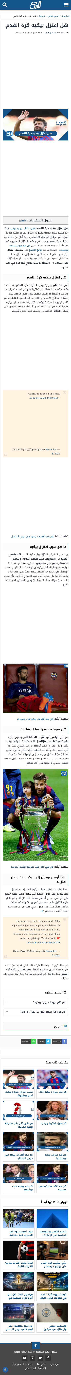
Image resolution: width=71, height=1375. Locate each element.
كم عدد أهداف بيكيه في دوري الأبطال (32, 536)
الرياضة (42, 16)
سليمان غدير (50, 33)
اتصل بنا (41, 1364)
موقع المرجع (35, 250)
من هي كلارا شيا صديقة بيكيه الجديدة (32, 866)
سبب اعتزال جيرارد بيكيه (22, 228)
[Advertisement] (35, 71)
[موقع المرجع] (35, 5)
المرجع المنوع (53, 16)
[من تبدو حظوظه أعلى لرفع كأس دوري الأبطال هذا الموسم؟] (18, 1312)
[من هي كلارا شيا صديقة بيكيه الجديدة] (18, 1110)
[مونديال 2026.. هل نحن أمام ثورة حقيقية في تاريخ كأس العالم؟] (18, 1281)
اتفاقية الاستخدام (35, 1368)
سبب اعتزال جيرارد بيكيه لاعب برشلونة (19, 1093)
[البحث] (5, 4)
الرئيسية (65, 16)
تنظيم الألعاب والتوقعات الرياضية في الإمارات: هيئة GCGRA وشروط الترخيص (53, 1237)
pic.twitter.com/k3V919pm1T (44, 398)
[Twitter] (40, 1358)
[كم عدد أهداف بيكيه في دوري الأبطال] (18, 1141)
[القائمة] (66, 4)
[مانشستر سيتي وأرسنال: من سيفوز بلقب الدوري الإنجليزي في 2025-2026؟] (52, 1312)
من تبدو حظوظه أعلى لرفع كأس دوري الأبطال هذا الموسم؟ (19, 1329)
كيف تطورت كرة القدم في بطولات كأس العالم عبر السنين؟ (53, 1298)
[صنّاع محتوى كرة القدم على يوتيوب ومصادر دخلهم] (52, 1250)
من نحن (54, 1364)
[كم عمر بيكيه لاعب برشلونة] (18, 1173)
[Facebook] (48, 1358)
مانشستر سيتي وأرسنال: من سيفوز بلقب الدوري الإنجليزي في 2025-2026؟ (54, 1331)
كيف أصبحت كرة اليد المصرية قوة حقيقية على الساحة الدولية (21, 1235)
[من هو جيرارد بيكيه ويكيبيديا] (52, 1141)
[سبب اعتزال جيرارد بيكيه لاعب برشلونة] (18, 1079)
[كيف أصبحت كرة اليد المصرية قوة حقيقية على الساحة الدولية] (18, 1218)
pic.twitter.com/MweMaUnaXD (44, 942)
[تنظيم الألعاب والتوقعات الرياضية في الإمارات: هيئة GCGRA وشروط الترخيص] (52, 1218)
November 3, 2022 (53, 451)
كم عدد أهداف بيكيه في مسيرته (35, 719)
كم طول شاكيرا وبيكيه (54, 1123)
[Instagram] (32, 1358)
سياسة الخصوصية (23, 1364)
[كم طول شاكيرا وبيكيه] (52, 1110)
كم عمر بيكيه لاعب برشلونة (22, 1187)
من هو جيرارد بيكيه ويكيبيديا (56, 1156)
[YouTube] (24, 1358)
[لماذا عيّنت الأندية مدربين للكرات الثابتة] (18, 1250)
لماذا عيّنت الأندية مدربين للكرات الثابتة (19, 1264)
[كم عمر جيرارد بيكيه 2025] (52, 1079)
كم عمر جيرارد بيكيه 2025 (53, 1092)
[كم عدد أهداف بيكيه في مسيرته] (52, 1173)
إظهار (23, 220)
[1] (41, 911)
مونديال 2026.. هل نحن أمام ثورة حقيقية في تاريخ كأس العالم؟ (20, 1298)
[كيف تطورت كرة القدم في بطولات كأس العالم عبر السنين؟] (52, 1281)
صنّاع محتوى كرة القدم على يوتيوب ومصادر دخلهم (54, 1266)
